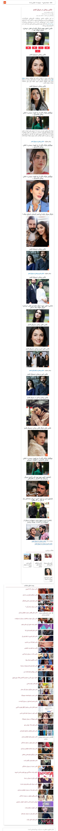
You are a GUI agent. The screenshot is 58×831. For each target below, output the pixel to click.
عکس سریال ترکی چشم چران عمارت (28, 784)
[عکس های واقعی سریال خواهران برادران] (45, 615)
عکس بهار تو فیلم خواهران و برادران (29, 749)
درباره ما (38, 3)
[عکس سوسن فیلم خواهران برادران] (45, 739)
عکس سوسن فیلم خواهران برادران (29, 737)
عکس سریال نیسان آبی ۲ (31, 607)
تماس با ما (32, 3)
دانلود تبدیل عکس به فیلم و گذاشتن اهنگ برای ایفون (24, 678)
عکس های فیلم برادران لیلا (31, 630)
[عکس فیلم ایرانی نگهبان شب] (45, 762)
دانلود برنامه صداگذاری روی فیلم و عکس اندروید (26, 772)
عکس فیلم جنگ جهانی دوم (30, 725)
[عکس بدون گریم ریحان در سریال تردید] (48, 572)
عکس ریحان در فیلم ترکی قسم (36, 370)
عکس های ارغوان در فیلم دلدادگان (29, 743)
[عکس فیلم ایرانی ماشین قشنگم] (45, 603)
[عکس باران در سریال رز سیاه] (45, 780)
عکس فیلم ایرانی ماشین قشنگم (30, 601)
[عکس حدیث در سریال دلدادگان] (45, 768)
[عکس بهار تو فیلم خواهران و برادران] (45, 751)
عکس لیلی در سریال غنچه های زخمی (28, 713)
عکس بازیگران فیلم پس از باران (30, 595)
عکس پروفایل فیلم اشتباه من (30, 672)
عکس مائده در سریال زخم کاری (30, 654)
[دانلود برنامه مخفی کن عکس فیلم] (45, 626)
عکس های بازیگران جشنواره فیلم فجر (28, 731)
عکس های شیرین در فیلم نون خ (29, 636)
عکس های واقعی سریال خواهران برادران (28, 613)
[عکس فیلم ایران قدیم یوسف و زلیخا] (45, 668)
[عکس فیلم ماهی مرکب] (45, 822)
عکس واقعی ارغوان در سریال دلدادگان (28, 796)
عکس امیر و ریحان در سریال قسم (36, 273)
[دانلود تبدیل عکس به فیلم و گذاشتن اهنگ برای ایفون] (45, 680)
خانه (51, 3)
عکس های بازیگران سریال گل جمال (29, 689)
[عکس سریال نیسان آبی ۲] (45, 609)
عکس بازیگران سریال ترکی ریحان (38, 564)
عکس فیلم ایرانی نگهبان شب (30, 760)
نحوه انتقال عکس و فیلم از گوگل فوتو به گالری (26, 707)
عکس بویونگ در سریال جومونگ (29, 719)
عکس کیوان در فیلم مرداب (31, 808)
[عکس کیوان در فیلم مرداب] (45, 810)
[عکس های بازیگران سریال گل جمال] (45, 692)
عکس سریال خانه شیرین (31, 589)
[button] (47, 48)
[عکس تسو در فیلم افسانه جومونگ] (45, 697)
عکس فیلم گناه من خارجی (31, 642)
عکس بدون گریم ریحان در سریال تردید (48, 579)
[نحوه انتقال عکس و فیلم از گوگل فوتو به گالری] (45, 709)
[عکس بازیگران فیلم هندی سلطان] (45, 757)
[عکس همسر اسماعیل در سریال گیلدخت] (45, 703)
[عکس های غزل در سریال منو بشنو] (45, 816)
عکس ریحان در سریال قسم (37, 141)
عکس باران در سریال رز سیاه (30, 778)
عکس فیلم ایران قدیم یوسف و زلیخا (28, 666)
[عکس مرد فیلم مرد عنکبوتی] (45, 650)
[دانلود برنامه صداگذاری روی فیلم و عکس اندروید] (45, 774)
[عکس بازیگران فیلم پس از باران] (45, 597)
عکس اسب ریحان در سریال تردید (27, 564)
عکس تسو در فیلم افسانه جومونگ (29, 695)
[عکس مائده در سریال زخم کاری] (45, 656)
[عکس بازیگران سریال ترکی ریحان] (37, 557)
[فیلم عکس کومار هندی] (45, 686)
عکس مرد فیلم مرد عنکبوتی (30, 648)
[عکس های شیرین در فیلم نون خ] (45, 638)
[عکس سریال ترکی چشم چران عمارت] (45, 786)
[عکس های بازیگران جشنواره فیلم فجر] (45, 733)
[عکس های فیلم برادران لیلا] (45, 632)
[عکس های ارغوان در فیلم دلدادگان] (45, 745)
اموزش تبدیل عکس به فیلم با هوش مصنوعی (26, 802)
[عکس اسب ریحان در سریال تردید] (27, 557)
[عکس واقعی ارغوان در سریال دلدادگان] (45, 798)
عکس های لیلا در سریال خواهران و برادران (27, 790)
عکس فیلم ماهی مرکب (32, 820)
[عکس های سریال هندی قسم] (48, 556)
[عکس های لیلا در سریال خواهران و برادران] (45, 792)
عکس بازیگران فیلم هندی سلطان (29, 754)
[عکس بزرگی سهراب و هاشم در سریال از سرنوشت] (45, 621)
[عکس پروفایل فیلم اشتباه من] (45, 674)
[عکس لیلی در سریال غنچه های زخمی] (45, 715)
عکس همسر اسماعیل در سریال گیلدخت (28, 701)
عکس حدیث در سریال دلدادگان (29, 766)
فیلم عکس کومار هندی (32, 684)
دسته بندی (46, 3)
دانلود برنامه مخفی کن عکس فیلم (29, 624)
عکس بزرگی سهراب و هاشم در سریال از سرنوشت (26, 618)
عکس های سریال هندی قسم (48, 564)
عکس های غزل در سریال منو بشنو (29, 814)
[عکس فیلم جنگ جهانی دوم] (45, 727)
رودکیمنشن (50, 24)
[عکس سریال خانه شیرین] (45, 591)
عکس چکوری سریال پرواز (31, 660)
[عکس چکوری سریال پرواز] (45, 662)
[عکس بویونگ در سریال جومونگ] (45, 721)
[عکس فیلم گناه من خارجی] (45, 644)
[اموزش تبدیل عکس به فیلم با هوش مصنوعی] (45, 804)
